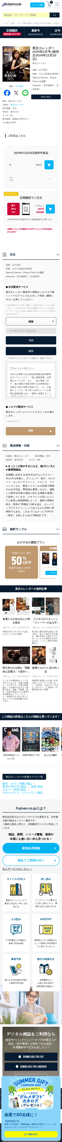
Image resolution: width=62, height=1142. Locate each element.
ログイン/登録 (37, 5)
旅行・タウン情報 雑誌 (21, 23)
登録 (30, 430)
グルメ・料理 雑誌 (14, 789)
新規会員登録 (31, 848)
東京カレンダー (17, 105)
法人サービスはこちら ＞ (17, 868)
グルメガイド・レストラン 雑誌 (22, 792)
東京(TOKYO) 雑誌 (42, 23)
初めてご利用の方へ (31, 860)
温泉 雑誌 (37, 786)
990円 (39, 165)
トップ (5, 23)
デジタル (11, 179)
